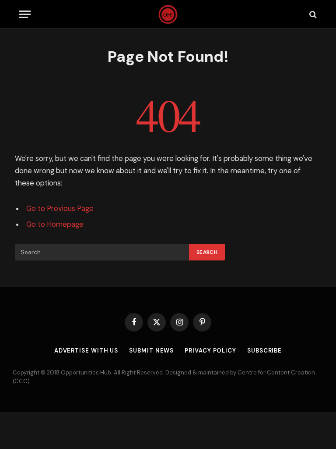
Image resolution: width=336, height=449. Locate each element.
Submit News (151, 350)
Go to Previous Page (60, 208)
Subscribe (264, 350)
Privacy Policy (210, 350)
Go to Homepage (55, 224)
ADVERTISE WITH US (86, 350)
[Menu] (25, 14)
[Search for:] (102, 252)
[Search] (312, 14)
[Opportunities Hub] (168, 14)
